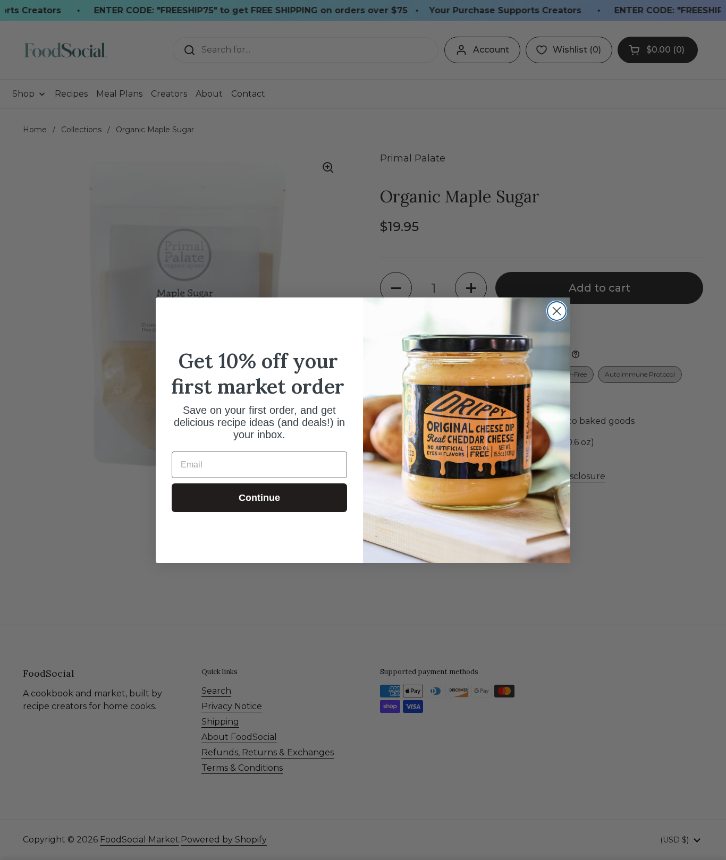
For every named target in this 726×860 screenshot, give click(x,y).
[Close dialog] (556, 311)
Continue (259, 497)
